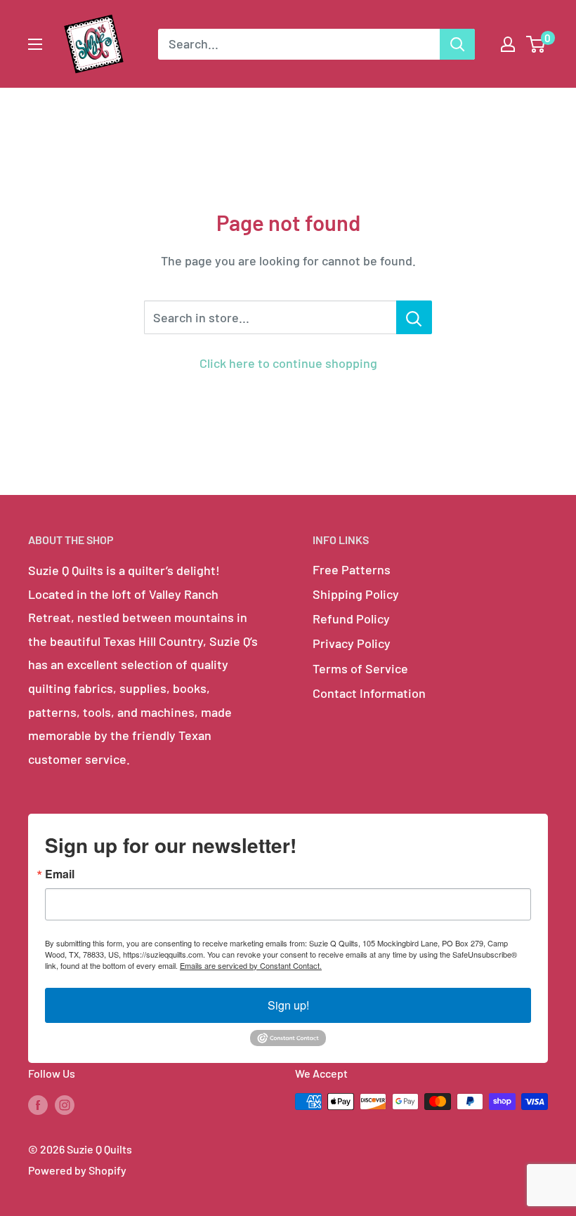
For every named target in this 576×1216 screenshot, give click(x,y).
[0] (536, 44)
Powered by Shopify (77, 1170)
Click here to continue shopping (288, 363)
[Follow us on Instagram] (64, 1104)
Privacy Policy (352, 643)
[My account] (508, 44)
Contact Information (369, 693)
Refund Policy (351, 618)
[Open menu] (35, 44)
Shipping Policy (356, 594)
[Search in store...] (414, 317)
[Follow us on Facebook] (38, 1104)
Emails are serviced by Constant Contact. (251, 965)
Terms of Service (360, 668)
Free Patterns (352, 569)
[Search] (457, 44)
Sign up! (288, 1005)
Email (59, 874)
